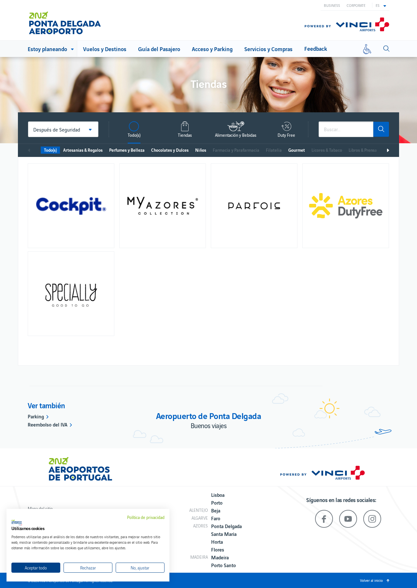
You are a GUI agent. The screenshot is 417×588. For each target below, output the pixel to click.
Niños (200, 150)
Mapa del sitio (40, 508)
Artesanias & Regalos (83, 150)
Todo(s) (50, 150)
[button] (381, 5)
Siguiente (387, 150)
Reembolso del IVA (47, 424)
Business (332, 5)
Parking (36, 416)
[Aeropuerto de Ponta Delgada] (65, 20)
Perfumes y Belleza (127, 150)
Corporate (356, 5)
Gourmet (296, 150)
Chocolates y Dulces (170, 150)
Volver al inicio (371, 580)
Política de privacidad (146, 517)
